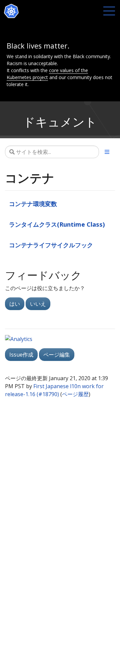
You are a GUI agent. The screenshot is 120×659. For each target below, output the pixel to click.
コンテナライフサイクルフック (51, 245)
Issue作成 (21, 354)
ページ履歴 (75, 394)
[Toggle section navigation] (107, 152)
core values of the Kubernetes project (47, 73)
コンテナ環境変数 (33, 203)
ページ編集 (56, 354)
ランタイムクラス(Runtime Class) (57, 224)
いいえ (38, 303)
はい (14, 303)
